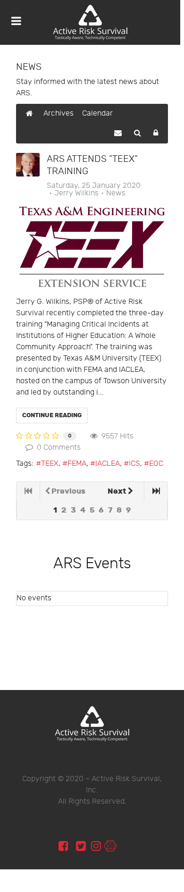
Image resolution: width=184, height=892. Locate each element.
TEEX (50, 463)
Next (117, 491)
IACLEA (107, 463)
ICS (134, 463)
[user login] (110, 846)
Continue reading (52, 415)
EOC (156, 463)
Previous (68, 491)
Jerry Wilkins (76, 193)
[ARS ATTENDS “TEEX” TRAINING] (92, 246)
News (115, 193)
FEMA (76, 463)
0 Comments (57, 447)
